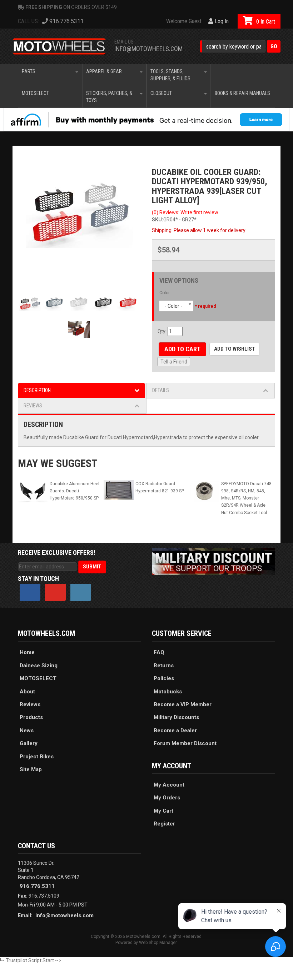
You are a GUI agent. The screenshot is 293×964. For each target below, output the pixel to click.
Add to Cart (182, 349)
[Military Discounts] (213, 561)
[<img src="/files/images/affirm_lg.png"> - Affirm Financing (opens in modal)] (146, 119)
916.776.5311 (37, 886)
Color (164, 292)
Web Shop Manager (158, 942)
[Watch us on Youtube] (55, 592)
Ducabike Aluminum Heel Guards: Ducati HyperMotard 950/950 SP (74, 491)
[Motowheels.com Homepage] (59, 46)
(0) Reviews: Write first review (185, 212)
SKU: (157, 219)
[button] (240, 46)
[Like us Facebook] (30, 592)
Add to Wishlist (234, 349)
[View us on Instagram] (80, 592)
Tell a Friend (173, 362)
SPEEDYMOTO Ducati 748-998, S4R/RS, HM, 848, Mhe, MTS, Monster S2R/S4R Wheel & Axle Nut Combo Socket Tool (247, 498)
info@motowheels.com (148, 48)
